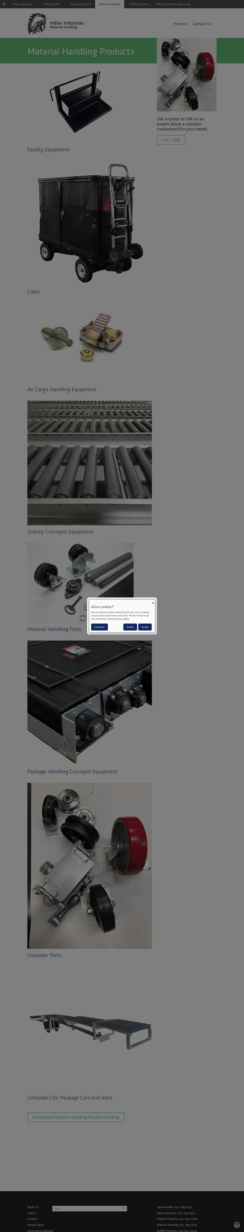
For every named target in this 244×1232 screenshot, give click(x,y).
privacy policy (123, 618)
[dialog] (122, 616)
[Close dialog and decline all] (152, 601)
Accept (145, 626)
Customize (99, 626)
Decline (130, 626)
